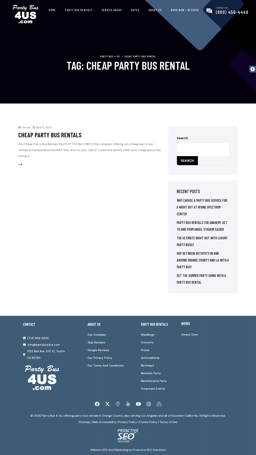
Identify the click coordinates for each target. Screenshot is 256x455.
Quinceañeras (150, 358)
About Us (155, 10)
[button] (252, 69)
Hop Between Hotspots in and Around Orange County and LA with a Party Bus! (203, 260)
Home (52, 10)
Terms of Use (168, 422)
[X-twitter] (107, 404)
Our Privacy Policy (100, 358)
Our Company (97, 335)
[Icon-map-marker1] (117, 404)
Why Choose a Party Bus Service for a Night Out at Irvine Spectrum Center (202, 207)
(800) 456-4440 (232, 12)
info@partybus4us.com (44, 345)
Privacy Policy (127, 422)
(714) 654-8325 (38, 338)
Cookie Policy (148, 422)
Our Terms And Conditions (106, 365)
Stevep (26, 127)
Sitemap (84, 422)
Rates (135, 10)
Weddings (148, 335)
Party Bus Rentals (78, 10)
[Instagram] (148, 404)
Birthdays (147, 365)
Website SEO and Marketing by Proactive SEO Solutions (128, 450)
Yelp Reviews (96, 342)
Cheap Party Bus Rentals (50, 135)
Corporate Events (153, 389)
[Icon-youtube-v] (138, 404)
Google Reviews (98, 350)
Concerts (147, 342)
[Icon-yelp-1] (128, 404)
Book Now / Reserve (185, 10)
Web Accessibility (104, 422)
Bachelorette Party (154, 381)
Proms (145, 350)
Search (182, 138)
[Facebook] (97, 404)
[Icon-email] (159, 404)
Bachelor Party (151, 373)
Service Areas (112, 10)
